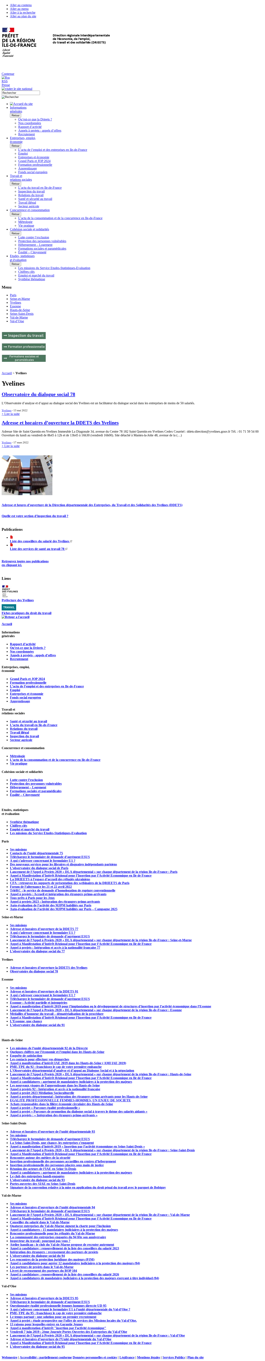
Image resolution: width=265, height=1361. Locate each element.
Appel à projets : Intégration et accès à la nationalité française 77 (55, 947)
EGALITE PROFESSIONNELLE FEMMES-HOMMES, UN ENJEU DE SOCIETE (70, 1100)
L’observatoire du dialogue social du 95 (37, 1346)
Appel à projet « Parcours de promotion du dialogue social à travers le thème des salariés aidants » (78, 1111)
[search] (21, 93)
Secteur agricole (28, 206)
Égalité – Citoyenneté (32, 252)
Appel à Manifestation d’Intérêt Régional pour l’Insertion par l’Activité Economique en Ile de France (81, 875)
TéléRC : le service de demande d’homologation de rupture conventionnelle (62, 890)
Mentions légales (148, 1357)
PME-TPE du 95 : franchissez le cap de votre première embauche (56, 1313)
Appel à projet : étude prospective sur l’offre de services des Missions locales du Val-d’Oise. (73, 1320)
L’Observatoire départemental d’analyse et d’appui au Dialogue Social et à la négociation (72, 1070)
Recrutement (26, 134)
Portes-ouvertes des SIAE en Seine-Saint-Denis (42, 1183)
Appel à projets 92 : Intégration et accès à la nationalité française (55, 1089)
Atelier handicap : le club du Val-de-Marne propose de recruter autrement (62, 1244)
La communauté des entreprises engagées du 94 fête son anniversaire (58, 1237)
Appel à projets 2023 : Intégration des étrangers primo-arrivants (55, 901)
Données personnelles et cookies (95, 1357)
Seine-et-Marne (20, 299)
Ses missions (18, 849)
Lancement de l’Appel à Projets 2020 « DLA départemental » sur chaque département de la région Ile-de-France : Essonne (96, 1010)
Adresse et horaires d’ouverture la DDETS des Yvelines (60, 422)
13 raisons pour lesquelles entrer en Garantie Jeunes (46, 1324)
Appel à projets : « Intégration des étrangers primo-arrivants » (54, 1115)
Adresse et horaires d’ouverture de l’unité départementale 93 (52, 1131)
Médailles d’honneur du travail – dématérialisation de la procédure (57, 1014)
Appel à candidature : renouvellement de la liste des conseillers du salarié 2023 (64, 1248)
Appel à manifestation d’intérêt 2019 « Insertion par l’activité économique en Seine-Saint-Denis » (77, 1146)
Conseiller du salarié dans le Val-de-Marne (40, 1222)
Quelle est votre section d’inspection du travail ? (35, 516)
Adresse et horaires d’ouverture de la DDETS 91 (44, 991)
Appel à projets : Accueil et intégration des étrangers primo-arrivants (58, 894)
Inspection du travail (31, 191)
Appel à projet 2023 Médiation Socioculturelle (42, 1093)
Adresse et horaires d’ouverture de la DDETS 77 (44, 929)
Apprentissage (27, 168)
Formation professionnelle (35, 164)
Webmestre (9, 1357)
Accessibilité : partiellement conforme (46, 1357)
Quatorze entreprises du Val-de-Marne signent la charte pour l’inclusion (60, 1226)
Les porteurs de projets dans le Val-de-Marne (41, 1267)
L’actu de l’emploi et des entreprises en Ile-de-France (52, 150)
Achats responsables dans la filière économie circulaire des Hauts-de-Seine (61, 1104)
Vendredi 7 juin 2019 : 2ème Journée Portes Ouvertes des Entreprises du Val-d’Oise (68, 1331)
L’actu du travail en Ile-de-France (40, 187)
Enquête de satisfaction (26, 1055)
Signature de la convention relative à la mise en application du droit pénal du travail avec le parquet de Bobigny (88, 1187)
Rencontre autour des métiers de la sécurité (40, 1157)
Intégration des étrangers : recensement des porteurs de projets (54, 1252)
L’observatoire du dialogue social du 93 (37, 1180)
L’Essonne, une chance (26, 1021)
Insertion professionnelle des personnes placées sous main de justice (57, 1165)
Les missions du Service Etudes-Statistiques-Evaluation (54, 268)
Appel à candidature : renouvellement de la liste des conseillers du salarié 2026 (64, 1274)
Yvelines (15, 302)
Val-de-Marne (19, 317)
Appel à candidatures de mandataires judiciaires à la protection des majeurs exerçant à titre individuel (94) (84, 1278)
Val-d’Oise (17, 321)
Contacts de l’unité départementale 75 (36, 853)
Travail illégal (27, 202)
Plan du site (195, 1357)
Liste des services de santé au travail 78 (37, 549)
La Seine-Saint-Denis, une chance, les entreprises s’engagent (52, 1142)
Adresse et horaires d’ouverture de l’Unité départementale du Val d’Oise (60, 1339)
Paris (13, 295)
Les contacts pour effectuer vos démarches (39, 1059)
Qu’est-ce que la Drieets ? (35, 119)
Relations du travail (30, 195)
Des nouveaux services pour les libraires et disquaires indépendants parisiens (63, 864)
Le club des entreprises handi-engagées (37, 1176)
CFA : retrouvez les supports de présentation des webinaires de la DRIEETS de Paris (69, 883)
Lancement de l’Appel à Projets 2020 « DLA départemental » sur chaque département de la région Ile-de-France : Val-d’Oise (97, 1335)
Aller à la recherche (22, 12)
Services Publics (174, 1357)
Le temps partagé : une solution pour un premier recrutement (53, 1317)
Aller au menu (19, 9)
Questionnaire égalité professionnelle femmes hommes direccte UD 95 (58, 1305)
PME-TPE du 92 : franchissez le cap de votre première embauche (56, 1067)
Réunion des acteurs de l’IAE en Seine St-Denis (43, 1169)
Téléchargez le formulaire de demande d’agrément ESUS (50, 857)
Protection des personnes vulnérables (42, 241)
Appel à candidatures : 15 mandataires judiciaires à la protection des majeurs (64, 1229)
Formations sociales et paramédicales (42, 248)
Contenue (8, 74)
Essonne (15, 306)
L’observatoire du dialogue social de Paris (39, 868)
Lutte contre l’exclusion (33, 237)
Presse (6, 85)
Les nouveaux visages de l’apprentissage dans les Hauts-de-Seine (55, 1085)
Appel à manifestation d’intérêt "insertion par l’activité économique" (58, 1328)
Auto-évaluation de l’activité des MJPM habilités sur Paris (50, 905)
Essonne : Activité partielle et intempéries (38, 1002)
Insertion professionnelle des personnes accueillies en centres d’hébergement (63, 1161)
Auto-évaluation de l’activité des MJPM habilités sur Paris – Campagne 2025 (63, 909)
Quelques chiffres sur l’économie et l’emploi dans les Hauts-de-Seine (57, 1052)
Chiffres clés (26, 271)
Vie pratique (26, 225)
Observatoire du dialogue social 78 (38, 394)
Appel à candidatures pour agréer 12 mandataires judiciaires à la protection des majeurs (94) (75, 1263)
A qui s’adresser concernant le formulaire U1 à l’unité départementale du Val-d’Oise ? (70, 1309)
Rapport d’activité (30, 127)
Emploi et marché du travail (36, 275)
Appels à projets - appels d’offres (39, 130)
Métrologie (25, 222)
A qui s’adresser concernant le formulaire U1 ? (42, 860)
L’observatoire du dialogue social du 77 (37, 951)
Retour (15, 115)
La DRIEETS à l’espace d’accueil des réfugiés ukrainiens (50, 879)
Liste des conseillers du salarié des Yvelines (40, 541)
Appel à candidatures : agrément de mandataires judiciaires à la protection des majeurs (71, 1081)
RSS (5, 81)
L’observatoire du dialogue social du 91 (37, 1025)
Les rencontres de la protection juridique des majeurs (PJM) (52, 1259)
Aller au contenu (21, 5)
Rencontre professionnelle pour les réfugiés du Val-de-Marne (52, 1233)
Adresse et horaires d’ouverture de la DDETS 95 (44, 1298)
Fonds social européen (32, 172)
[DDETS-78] (27, 494)
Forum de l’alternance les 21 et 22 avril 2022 (41, 886)
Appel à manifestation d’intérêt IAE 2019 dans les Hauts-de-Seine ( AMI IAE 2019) (68, 1063)
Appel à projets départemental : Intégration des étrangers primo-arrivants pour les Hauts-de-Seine (79, 1096)
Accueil (7, 373)
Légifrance (127, 1357)
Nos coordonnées (29, 123)
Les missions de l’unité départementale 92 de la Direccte (49, 1048)
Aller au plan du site (23, 16)
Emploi (23, 153)
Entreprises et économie (33, 157)
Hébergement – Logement (35, 245)
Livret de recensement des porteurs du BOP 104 (43, 1270)
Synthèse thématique (31, 279)
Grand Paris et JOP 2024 (34, 161)
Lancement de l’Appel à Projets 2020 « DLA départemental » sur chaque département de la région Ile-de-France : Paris (93, 872)
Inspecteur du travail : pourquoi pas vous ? (40, 1241)
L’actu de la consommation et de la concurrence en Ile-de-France (60, 218)
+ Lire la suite (11, 414)
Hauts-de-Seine (20, 310)
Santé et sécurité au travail (35, 199)
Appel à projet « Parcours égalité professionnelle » (45, 1107)
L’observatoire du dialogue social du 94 (37, 1256)
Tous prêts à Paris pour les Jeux (32, 898)
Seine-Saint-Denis (22, 313)
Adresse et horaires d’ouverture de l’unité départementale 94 (52, 1207)
